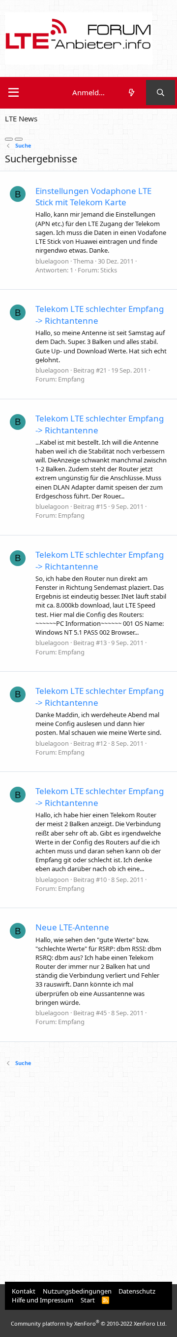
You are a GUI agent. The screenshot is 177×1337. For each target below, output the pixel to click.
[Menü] (13, 93)
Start (88, 1300)
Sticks (108, 270)
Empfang (71, 379)
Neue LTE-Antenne (72, 927)
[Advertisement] (88, 1175)
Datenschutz (136, 1291)
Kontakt (23, 1291)
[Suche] (160, 92)
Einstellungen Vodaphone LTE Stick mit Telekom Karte (93, 196)
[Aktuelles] (131, 92)
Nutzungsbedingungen (77, 1291)
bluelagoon (52, 261)
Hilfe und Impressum (42, 1300)
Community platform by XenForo (89, 1323)
